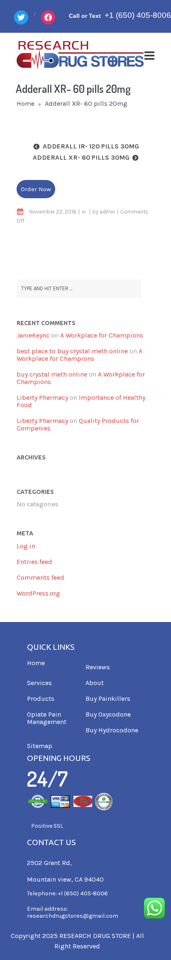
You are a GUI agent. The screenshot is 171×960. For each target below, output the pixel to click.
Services (39, 683)
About (95, 683)
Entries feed (34, 562)
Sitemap (39, 746)
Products (40, 698)
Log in (26, 546)
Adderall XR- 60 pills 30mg (81, 157)
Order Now (36, 189)
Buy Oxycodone (108, 714)
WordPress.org (38, 593)
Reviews (98, 667)
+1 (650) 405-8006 (138, 15)
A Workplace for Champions (101, 335)
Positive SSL (47, 825)
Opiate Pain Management (46, 718)
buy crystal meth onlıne (52, 374)
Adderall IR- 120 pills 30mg (91, 146)
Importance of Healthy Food (81, 401)
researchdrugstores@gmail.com (72, 915)
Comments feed (40, 577)
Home (25, 103)
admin (107, 212)
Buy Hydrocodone (112, 730)
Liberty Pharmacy (42, 397)
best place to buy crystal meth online (72, 351)
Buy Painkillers (108, 698)
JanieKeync (33, 335)
